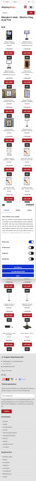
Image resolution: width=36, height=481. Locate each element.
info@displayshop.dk (9, 366)
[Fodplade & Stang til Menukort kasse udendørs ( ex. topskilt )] (9, 297)
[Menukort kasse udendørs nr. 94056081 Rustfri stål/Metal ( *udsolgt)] (9, 152)
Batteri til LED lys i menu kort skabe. (9, 334)
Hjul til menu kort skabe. (27, 333)
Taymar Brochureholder (9, 435)
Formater (5, 430)
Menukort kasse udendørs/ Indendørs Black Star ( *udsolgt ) (27, 42)
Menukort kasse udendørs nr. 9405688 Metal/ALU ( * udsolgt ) (9, 42)
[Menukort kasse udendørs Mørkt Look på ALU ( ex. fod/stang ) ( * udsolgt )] (9, 93)
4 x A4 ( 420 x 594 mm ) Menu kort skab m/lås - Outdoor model (27, 159)
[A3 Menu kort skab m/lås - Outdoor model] (27, 181)
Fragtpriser (6, 465)
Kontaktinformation (8, 444)
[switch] (31, 247)
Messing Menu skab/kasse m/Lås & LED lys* (9, 130)
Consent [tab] (6, 210)
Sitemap (5, 441)
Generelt (5, 476)
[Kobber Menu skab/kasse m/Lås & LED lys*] (27, 64)
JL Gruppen (6, 447)
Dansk (7, 1)
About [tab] (30, 210)
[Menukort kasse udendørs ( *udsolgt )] (27, 123)
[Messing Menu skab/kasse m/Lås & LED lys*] (9, 123)
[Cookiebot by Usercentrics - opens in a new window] (26, 205)
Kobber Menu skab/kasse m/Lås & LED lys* (27, 71)
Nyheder (5, 424)
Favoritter (5, 421)
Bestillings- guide (7, 456)
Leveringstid (6, 468)
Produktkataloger (7, 427)
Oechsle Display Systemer (10, 432)
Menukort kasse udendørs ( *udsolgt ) (27, 130)
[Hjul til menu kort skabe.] (27, 327)
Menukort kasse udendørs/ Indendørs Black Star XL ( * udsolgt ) (9, 71)
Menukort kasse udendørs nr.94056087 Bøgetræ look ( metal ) (27, 100)
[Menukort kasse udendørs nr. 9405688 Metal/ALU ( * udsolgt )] (9, 35)
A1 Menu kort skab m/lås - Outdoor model (9, 188)
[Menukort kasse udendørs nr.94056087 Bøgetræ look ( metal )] (27, 93)
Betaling (5, 459)
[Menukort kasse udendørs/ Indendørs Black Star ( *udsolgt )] (27, 35)
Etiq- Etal (5, 438)
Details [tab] (18, 210)
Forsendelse (6, 462)
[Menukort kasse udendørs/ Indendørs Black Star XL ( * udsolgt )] (9, 64)
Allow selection (18, 271)
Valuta (15, 1)
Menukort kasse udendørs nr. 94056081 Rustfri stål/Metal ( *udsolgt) (9, 159)
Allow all (18, 267)
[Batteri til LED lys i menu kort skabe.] (9, 327)
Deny (18, 276)
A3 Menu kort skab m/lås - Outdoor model (27, 188)
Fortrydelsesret (7, 471)
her (2, 406)
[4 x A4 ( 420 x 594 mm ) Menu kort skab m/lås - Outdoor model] (27, 152)
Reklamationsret (7, 474)
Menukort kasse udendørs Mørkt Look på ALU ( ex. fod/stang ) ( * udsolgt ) (9, 100)
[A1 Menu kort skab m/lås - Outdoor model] (9, 181)
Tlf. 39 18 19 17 (7, 364)
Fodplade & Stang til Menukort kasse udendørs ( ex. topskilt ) (9, 304)
